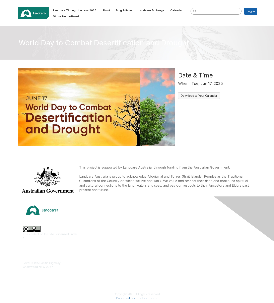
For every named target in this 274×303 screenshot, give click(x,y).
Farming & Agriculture (95, 229)
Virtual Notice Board (210, 241)
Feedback (203, 259)
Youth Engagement (93, 271)
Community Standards (211, 265)
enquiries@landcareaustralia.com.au (46, 278)
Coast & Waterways (94, 223)
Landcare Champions (152, 282)
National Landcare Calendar (215, 229)
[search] (195, 11)
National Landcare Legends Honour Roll (165, 276)
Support (202, 253)
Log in (251, 11)
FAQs (200, 247)
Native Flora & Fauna (94, 253)
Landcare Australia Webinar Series (161, 288)
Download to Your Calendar (199, 95)
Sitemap (202, 283)
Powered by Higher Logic (137, 298)
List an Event (205, 235)
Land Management (93, 247)
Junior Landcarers (93, 265)
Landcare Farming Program (156, 270)
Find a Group (147, 223)
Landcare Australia (151, 217)
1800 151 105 (31, 275)
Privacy (201, 277)
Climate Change (91, 217)
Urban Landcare (91, 259)
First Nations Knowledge (97, 235)
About (200, 223)
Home (200, 217)
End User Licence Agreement (216, 271)
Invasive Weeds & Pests (97, 241)
